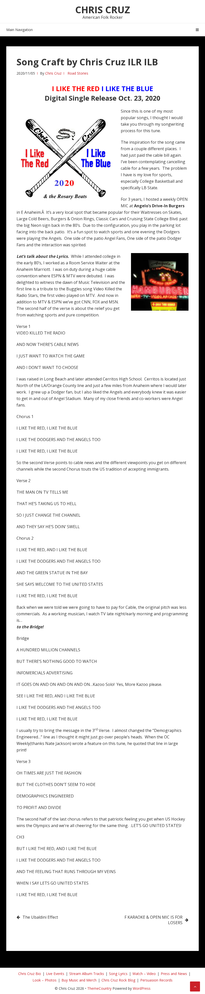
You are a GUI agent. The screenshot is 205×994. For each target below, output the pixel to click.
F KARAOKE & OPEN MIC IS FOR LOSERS (153, 919)
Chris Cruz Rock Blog (118, 980)
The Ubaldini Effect (40, 917)
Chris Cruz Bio (29, 973)
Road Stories (78, 73)
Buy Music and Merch (79, 980)
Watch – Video (144, 973)
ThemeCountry (99, 988)
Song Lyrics (118, 973)
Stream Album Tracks (86, 973)
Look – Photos (44, 980)
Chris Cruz (102, 9)
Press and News (174, 973)
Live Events (55, 973)
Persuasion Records (156, 980)
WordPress (141, 988)
